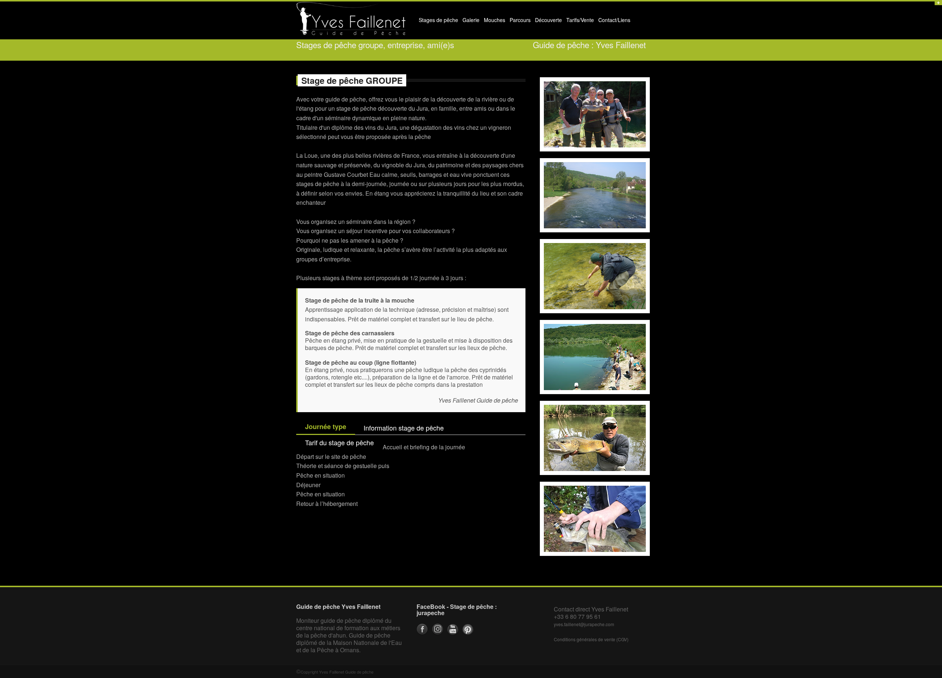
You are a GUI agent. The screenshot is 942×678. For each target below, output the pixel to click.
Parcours (519, 21)
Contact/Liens (613, 21)
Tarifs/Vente (580, 20)
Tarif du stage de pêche (339, 442)
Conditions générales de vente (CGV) (591, 639)
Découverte (547, 21)
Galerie (469, 21)
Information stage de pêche (404, 427)
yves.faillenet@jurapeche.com (584, 624)
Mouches (494, 20)
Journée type (325, 426)
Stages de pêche (437, 21)
